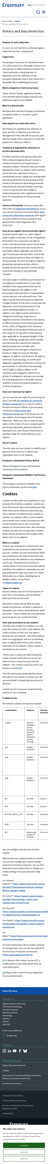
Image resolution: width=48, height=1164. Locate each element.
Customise (24, 1152)
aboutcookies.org (13, 582)
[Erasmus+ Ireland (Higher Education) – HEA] (24, 5)
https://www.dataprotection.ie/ (17, 954)
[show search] (38, 13)
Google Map (12, 1035)
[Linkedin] (9, 1051)
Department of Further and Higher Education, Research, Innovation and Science (21, 1077)
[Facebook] (20, 1051)
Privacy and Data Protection (14, 1100)
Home (17, 21)
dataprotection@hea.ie (27, 208)
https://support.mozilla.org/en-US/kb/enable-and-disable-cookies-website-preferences (23, 923)
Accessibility (7, 1113)
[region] (24, 1144)
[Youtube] (14, 1051)
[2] (20, 668)
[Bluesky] (25, 1051)
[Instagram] (4, 1051)
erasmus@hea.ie (15, 1030)
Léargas (5, 1070)
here (16, 466)
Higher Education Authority (14, 1065)
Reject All (24, 1159)
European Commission (12, 1083)
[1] (9, 503)
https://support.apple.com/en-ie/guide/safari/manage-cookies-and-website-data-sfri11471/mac (23, 899)
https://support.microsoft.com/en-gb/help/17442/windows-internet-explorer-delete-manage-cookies (23, 887)
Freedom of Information (12, 1095)
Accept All (24, 1145)
